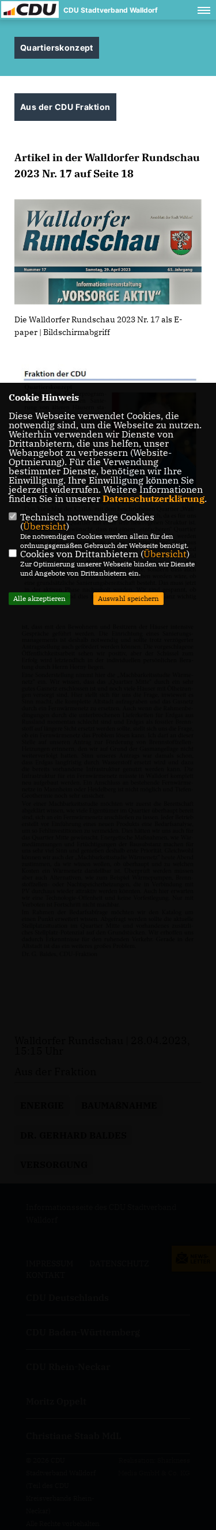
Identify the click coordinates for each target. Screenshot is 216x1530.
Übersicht (44, 526)
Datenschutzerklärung (153, 498)
